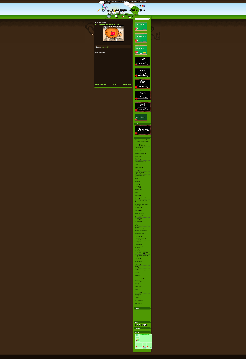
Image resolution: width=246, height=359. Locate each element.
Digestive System (139, 175)
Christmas (137, 159)
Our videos (137, 221)
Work (136, 263)
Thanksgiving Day (139, 245)
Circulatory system (139, 161)
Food (136, 181)
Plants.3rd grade (138, 228)
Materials (137, 210)
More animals (138, 215)
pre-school (137, 292)
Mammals (137, 208)
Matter (136, 212)
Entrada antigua (127, 84)
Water (136, 259)
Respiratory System (139, 233)
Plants (136, 227)
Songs (106, 47)
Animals (136, 156)
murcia (136, 287)
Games (136, 186)
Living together (138, 203)
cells (136, 269)
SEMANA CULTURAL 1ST (141, 235)
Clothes (136, 164)
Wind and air (137, 261)
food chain (137, 281)
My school (137, 218)
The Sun (137, 247)
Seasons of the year (139, 238)
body (136, 266)
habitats (136, 286)
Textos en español (108, 3)
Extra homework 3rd (133, 1)
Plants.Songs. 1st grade (140, 230)
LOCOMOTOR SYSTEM (140, 193)
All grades (103, 47)
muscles (136, 289)
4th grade (137, 150)
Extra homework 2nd (124, 1)
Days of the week (139, 172)
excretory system (139, 278)
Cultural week (138, 167)
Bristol (136, 158)
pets (136, 291)
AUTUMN (137, 151)
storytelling (137, 298)
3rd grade (137, 148)
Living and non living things (141, 200)
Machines (137, 207)
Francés (136, 184)
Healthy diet (137, 190)
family (136, 280)
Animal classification (139, 155)
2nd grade (137, 147)
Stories (136, 241)
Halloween (137, 189)
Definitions (137, 173)
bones (136, 267)
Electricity (137, 176)
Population (137, 231)
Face (136, 179)
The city (136, 250)
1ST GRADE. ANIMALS (140, 139)
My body (137, 216)
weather (136, 305)
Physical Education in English (141, 222)
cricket (136, 275)
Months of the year (139, 213)
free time (137, 283)
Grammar (137, 187)
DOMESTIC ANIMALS (140, 169)
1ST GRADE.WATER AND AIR (142, 141)
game (136, 284)
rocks (136, 295)
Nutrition (137, 219)
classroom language (139, 270)
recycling (137, 294)
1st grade (137, 144)
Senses (136, 239)
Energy (136, 178)
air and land (137, 264)
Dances (136, 170)
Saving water (138, 236)
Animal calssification (139, 153)
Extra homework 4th (142, 1)
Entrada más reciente (100, 84)
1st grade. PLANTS (139, 145)
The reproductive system (140, 252)
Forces (136, 183)
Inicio (114, 84)
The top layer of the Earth (141, 255)
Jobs (136, 192)
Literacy (136, 198)
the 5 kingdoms (138, 300)
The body (137, 249)
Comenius (137, 165)
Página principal (107, 1)
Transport (137, 258)
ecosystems (137, 277)
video (136, 302)
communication (138, 273)
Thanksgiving (138, 244)
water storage (138, 303)
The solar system (139, 253)
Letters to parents (139, 197)
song (136, 297)
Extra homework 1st (115, 1)
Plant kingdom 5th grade (140, 225)
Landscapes (137, 195)
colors (136, 272)
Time (136, 256)
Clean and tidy (138, 162)
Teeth (136, 242)
